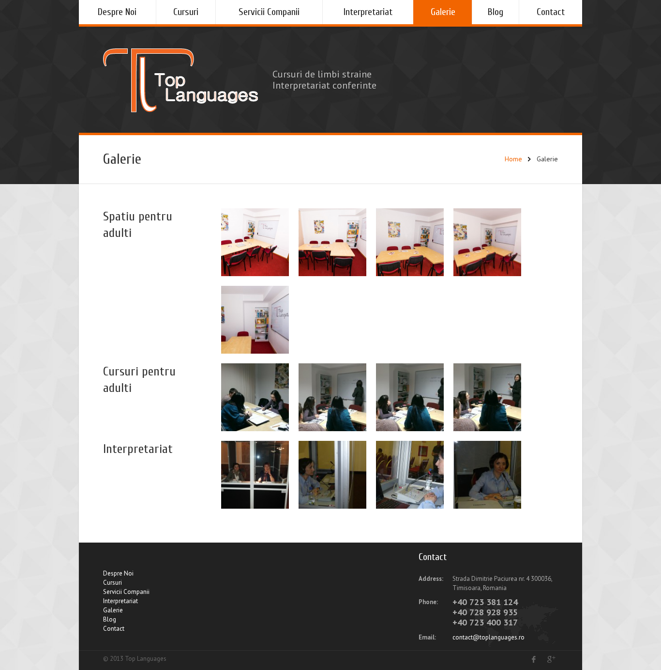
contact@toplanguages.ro (488, 637)
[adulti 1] (255, 320)
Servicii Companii (269, 11)
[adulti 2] (487, 242)
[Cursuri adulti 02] (332, 397)
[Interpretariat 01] (255, 475)
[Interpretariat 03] (410, 475)
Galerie (443, 11)
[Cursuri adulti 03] (410, 397)
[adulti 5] (255, 242)
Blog (495, 11)
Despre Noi (117, 11)
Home (513, 159)
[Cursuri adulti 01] (255, 397)
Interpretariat (368, 11)
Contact (551, 11)
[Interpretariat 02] (332, 475)
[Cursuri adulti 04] (487, 397)
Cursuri (185, 11)
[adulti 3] (410, 242)
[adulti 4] (332, 242)
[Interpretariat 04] (487, 475)
